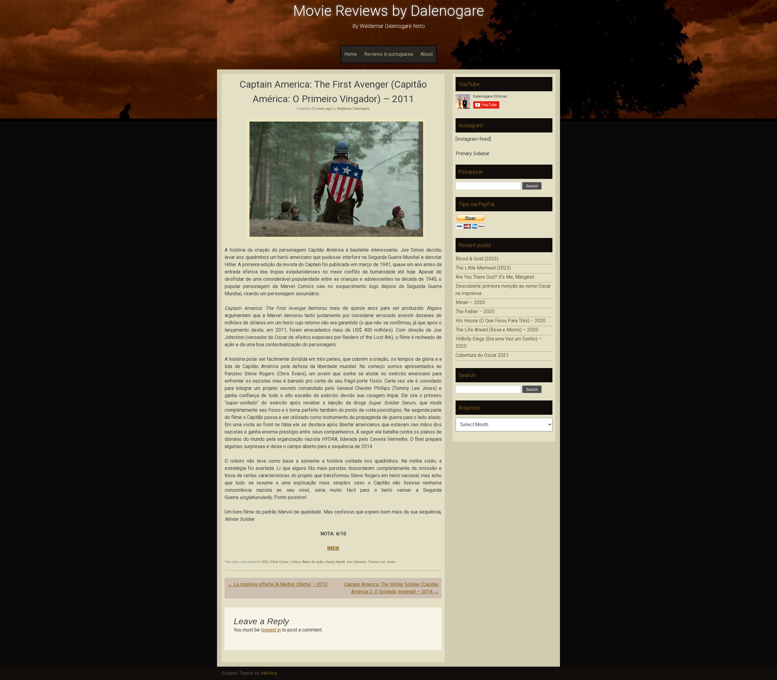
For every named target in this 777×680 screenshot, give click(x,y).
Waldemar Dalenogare (353, 108)
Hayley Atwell (334, 562)
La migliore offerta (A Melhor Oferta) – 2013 (277, 584)
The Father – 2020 (475, 311)
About (426, 54)
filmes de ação (312, 562)
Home (350, 54)
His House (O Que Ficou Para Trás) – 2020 (501, 320)
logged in (271, 630)
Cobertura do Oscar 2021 (482, 355)
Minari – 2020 (470, 302)
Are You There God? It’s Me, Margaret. (495, 277)
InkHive (269, 673)
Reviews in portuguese (388, 54)
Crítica (295, 562)
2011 (265, 562)
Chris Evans (279, 562)
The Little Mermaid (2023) (483, 268)
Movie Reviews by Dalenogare (388, 10)
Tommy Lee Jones (381, 562)
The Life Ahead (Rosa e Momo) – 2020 (497, 330)
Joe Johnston (356, 562)
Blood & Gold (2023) (477, 259)
